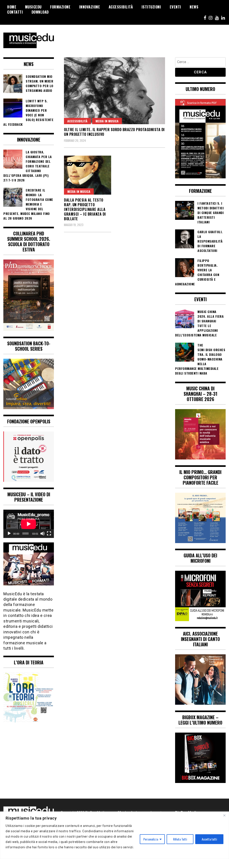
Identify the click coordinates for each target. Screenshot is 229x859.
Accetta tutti (209, 839)
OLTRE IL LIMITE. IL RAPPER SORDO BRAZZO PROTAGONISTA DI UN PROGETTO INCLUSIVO (114, 132)
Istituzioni (151, 7)
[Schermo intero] (49, 533)
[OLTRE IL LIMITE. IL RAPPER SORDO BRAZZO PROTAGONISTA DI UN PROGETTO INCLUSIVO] (114, 90)
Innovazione (89, 7)
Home (11, 7)
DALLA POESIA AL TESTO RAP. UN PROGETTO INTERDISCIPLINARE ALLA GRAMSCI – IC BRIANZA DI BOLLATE (85, 209)
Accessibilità (121, 7)
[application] (28, 524)
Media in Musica (107, 121)
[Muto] (42, 533)
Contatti (15, 12)
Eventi (175, 7)
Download (40, 12)
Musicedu (33, 7)
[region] (114, 835)
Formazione (60, 7)
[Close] (224, 815)
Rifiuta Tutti (180, 839)
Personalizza (150, 839)
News (194, 7)
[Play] (9, 533)
